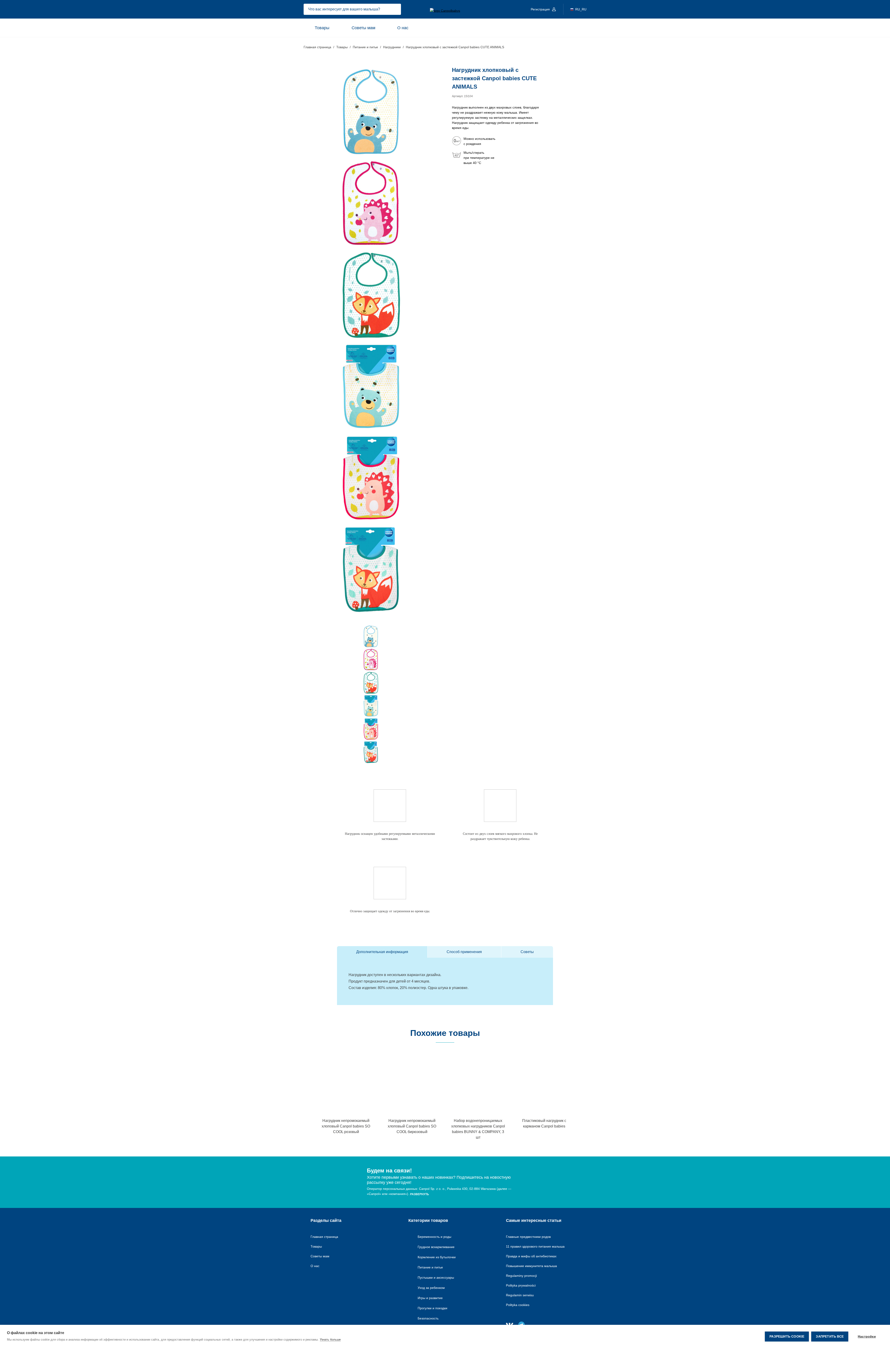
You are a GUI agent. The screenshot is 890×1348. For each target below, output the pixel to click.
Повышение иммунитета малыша (531, 1266)
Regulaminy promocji (521, 1276)
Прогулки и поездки (432, 1308)
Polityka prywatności (521, 1285)
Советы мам (363, 28)
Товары (322, 28)
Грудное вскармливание (436, 1247)
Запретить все (830, 1336)
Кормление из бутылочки (437, 1257)
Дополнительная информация (382, 952)
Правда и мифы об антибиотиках (531, 1256)
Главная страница (324, 1237)
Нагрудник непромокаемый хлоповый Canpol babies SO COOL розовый (346, 1126)
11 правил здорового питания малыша (535, 1246)
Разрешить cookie (786, 1336)
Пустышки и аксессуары (436, 1277)
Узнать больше (330, 1339)
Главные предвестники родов (528, 1237)
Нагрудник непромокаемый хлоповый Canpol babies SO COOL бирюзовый (412, 1126)
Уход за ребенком (431, 1288)
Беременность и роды (434, 1237)
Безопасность (428, 1318)
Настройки (867, 1336)
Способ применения (464, 952)
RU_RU (580, 9)
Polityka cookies (517, 1305)
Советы (527, 952)
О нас (402, 28)
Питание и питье (430, 1267)
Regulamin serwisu (520, 1295)
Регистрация (541, 9)
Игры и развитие (430, 1298)
